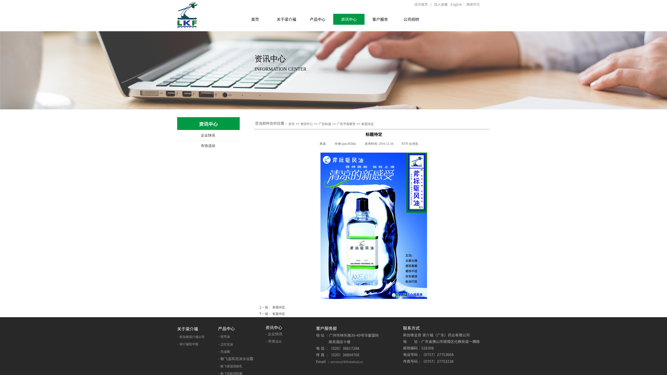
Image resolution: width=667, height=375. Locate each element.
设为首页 (421, 4)
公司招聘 (411, 19)
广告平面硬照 (346, 124)
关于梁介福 (286, 19)
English (456, 4)
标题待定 (367, 124)
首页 (255, 19)
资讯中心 (349, 19)
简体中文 (473, 4)
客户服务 (380, 19)
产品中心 (317, 19)
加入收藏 (441, 4)
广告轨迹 (325, 124)
